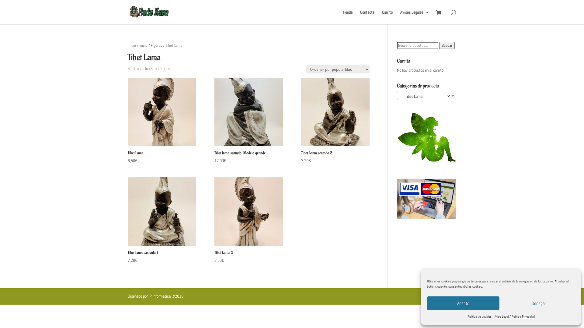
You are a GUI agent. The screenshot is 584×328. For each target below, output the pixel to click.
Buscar (447, 45)
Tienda (347, 12)
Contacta (367, 12)
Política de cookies (480, 316)
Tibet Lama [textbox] (425, 96)
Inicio (132, 45)
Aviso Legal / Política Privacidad (515, 316)
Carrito (387, 12)
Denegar (539, 303)
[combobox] (426, 96)
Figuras (156, 45)
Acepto (463, 303)
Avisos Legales (411, 12)
